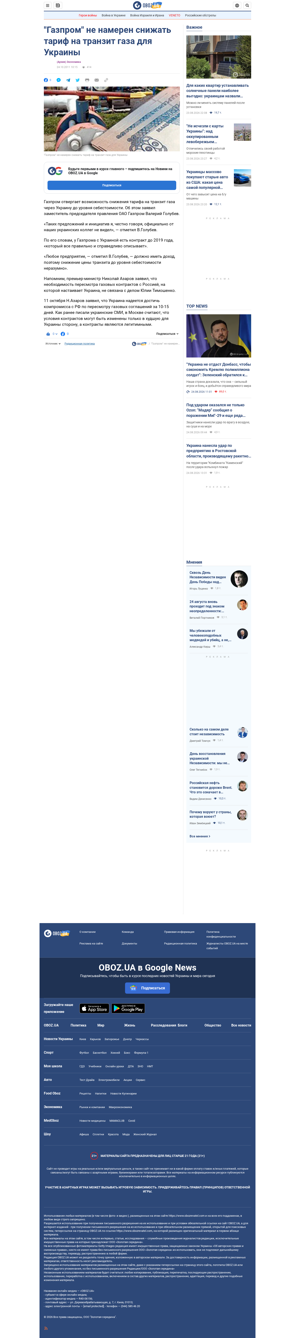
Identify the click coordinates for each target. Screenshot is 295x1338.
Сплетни (98, 1134)
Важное (194, 27)
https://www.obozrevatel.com (187, 1215)
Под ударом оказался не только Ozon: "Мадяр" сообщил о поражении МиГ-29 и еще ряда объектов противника (215, 410)
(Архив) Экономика (69, 61)
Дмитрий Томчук (200, 740)
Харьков (95, 1039)
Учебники (95, 1066)
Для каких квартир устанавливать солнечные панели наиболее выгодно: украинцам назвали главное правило (217, 91)
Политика (78, 1025)
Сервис (140, 1080)
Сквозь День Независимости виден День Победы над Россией (208, 577)
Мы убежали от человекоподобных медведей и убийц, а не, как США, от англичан (209, 635)
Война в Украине (113, 15)
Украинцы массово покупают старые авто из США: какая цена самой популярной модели (207, 179)
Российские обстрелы (200, 15)
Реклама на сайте (91, 943)
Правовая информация (179, 931)
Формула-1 (141, 1052)
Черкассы (142, 1039)
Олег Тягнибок (198, 769)
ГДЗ (82, 1066)
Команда (128, 931)
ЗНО (140, 1066)
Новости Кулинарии (123, 1093)
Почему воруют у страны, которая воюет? (211, 814)
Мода (126, 1134)
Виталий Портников (202, 617)
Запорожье (112, 1039)
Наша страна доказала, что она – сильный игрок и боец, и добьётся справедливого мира (218, 383)
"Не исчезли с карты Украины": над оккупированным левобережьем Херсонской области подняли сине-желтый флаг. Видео (206, 134)
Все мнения (199, 836)
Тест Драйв (86, 1080)
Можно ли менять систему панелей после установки (215, 105)
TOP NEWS (197, 306)
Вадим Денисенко (200, 798)
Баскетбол (100, 1052)
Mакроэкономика (120, 1107)
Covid (131, 1120)
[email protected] (93, 1306)
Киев (82, 1039)
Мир (100, 1025)
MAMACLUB (116, 1120)
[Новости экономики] (139, 345)
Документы (129, 943)
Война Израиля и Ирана (147, 15)
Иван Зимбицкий (200, 823)
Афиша (84, 1134)
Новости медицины (92, 1120)
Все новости (241, 1025)
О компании (87, 931)
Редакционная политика (80, 343)
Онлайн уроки (114, 1066)
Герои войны (88, 15)
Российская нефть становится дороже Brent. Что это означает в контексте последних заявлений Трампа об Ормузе (211, 788)
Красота (113, 1134)
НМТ (150, 1066)
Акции (128, 1080)
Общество (213, 1025)
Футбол (84, 1052)
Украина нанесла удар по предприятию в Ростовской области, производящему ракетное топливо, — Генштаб (218, 451)
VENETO (174, 15)
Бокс (127, 1052)
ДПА (131, 1066)
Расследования (163, 1025)
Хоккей (115, 1052)
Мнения (194, 562)
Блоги (182, 1025)
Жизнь (129, 1025)
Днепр (127, 1039)
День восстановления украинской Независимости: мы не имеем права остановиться (208, 758)
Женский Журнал (145, 1134)
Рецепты (85, 1093)
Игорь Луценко (199, 588)
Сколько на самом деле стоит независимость (209, 731)
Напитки (100, 1093)
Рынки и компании (92, 1107)
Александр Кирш (200, 646)
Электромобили (109, 1080)
